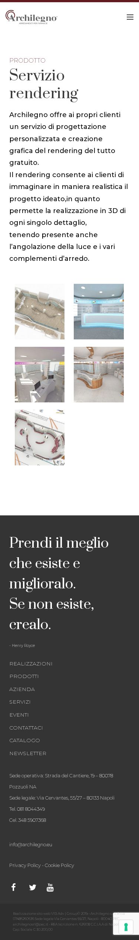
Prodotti (24, 676)
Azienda (22, 689)
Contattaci (26, 727)
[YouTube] (53, 887)
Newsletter (27, 753)
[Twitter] (36, 887)
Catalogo (24, 740)
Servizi (20, 701)
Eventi (19, 714)
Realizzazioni (31, 663)
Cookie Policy (59, 865)
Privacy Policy (25, 865)
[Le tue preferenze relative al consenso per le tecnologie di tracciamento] (126, 927)
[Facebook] (18, 887)
